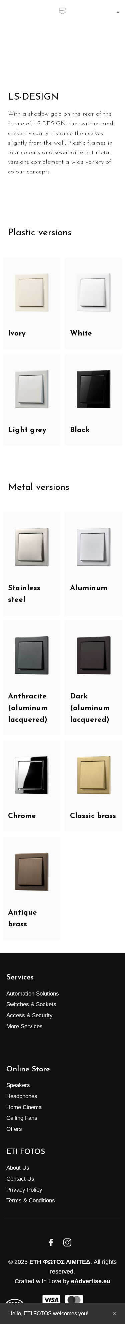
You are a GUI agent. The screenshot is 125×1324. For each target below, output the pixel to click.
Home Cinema (24, 1107)
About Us (17, 1168)
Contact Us (20, 1179)
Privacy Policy (24, 1190)
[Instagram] (67, 1242)
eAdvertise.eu (90, 1281)
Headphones (21, 1096)
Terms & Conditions (30, 1200)
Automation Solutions (32, 993)
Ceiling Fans (21, 1118)
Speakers (18, 1085)
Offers (14, 1129)
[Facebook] (51, 1242)
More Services (24, 1026)
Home (45, 40)
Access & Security (29, 1015)
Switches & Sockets (31, 1004)
